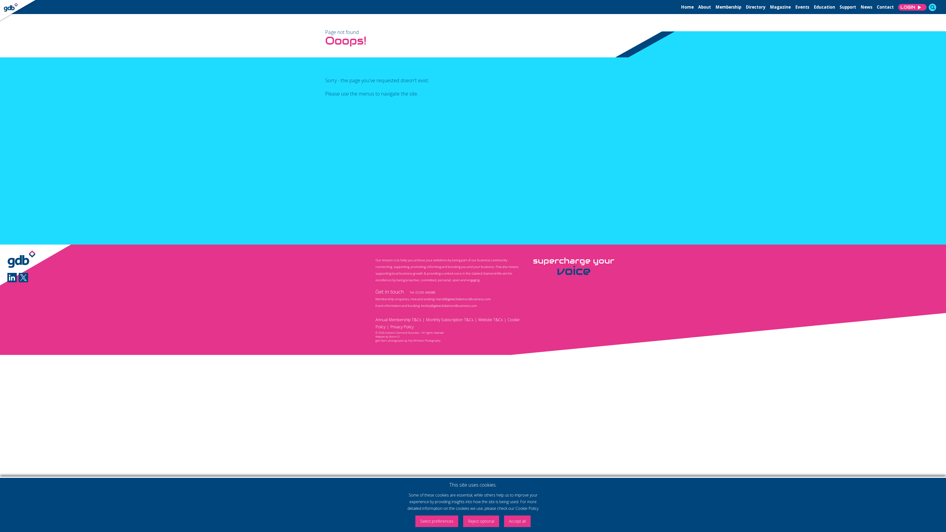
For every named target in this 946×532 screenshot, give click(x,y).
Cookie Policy (527, 508)
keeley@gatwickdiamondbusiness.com (449, 305)
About (704, 7)
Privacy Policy (402, 327)
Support (848, 7)
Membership (728, 7)
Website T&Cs (490, 319)
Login (907, 7)
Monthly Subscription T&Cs (449, 319)
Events (802, 7)
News (866, 7)
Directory (755, 7)
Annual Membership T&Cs (398, 319)
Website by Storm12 (387, 336)
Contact (885, 7)
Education (824, 7)
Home (687, 7)
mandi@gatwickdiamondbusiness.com (463, 299)
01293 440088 (425, 292)
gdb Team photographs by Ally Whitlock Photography (407, 340)
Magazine (780, 7)
